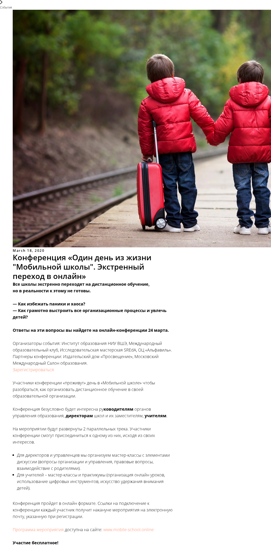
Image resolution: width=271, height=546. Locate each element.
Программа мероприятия (38, 529)
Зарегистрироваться (33, 369)
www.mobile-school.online (128, 529)
